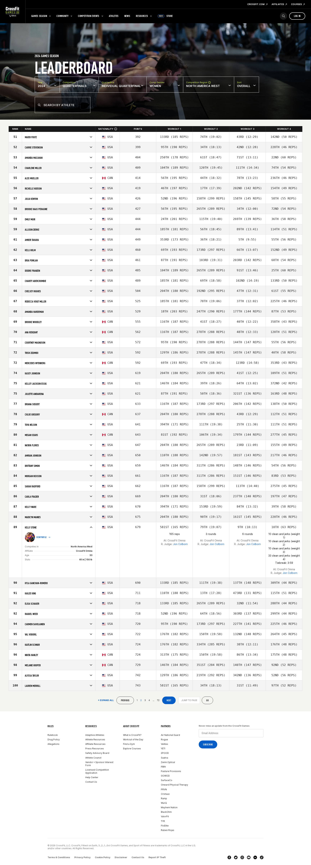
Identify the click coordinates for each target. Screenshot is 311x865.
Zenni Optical (168, 762)
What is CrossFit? (132, 735)
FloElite (165, 825)
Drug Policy (54, 739)
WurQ (164, 803)
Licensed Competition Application (97, 771)
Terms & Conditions (59, 857)
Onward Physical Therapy (174, 784)
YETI (163, 748)
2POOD (165, 753)
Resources (142, 16)
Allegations (53, 744)
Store (166, 16)
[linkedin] (255, 857)
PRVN (164, 789)
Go (207, 700)
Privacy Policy (82, 857)
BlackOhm (166, 812)
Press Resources (94, 748)
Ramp (164, 798)
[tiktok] (261, 857)
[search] (283, 16)
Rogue (164, 739)
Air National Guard (170, 735)
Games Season (39, 16)
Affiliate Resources (95, 744)
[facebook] (229, 857)
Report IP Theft (157, 857)
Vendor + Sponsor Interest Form (99, 764)
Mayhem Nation (169, 807)
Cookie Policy (102, 857)
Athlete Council (93, 757)
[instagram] (242, 857)
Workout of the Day (133, 739)
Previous (125, 700)
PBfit (163, 766)
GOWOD (165, 775)
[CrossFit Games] (13, 11)
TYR (163, 821)
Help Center (91, 777)
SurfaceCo (166, 780)
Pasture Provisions (171, 771)
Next (169, 700)
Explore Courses (132, 748)
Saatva (164, 757)
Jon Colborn (180, 544)
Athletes (114, 16)
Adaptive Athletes (94, 735)
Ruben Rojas (167, 830)
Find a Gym (129, 744)
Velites (164, 744)
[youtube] (249, 857)
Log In (297, 16)
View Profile (41, 537)
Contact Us (91, 781)
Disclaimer (121, 857)
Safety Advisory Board (97, 753)
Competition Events (88, 16)
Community (62, 16)
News (127, 16)
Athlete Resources (95, 739)
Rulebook (53, 735)
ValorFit (165, 816)
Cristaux (165, 794)
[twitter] (236, 857)
